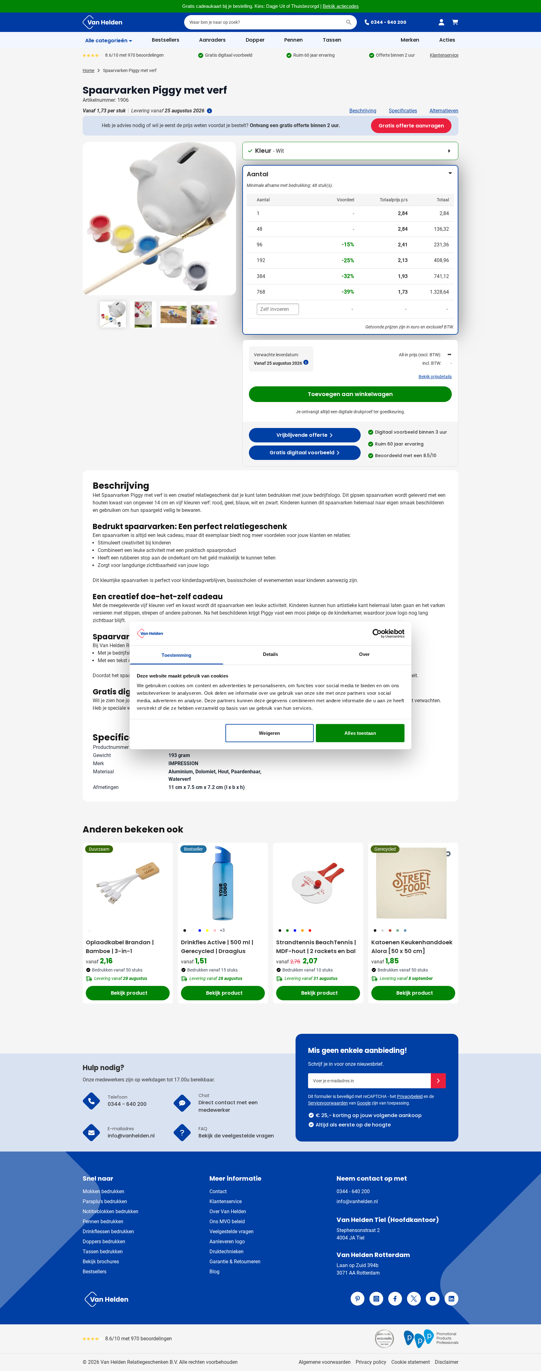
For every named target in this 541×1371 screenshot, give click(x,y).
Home (88, 70)
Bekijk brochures (101, 1262)
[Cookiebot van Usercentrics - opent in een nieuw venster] (377, 633)
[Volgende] (230, 221)
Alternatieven (444, 111)
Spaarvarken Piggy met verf (130, 70)
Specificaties (403, 111)
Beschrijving (362, 111)
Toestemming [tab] (176, 655)
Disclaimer (446, 1362)
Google (364, 1103)
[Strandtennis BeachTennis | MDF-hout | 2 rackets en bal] (318, 883)
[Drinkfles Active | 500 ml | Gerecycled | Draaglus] (223, 883)
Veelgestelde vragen (231, 1231)
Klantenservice (444, 55)
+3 (222, 930)
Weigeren (269, 732)
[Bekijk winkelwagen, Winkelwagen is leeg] (455, 22)
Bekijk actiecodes (341, 6)
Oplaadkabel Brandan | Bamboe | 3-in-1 (120, 946)
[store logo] (175, 1299)
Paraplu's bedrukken (105, 1201)
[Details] (209, 110)
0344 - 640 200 (388, 22)
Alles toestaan (360, 732)
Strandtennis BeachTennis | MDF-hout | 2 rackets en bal (316, 946)
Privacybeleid (410, 1096)
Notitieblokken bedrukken (110, 1211)
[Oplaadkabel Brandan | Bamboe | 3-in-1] (127, 883)
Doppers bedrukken (104, 1242)
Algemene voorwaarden (325, 1362)
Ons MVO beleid (227, 1221)
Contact (218, 1191)
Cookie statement (410, 1362)
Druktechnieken (226, 1252)
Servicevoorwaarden (328, 1103)
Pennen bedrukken (103, 1221)
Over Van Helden (227, 1211)
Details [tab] (270, 654)
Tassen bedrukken (103, 1252)
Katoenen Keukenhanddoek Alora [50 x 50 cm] (411, 946)
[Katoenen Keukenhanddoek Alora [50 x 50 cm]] (413, 883)
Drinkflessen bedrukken (108, 1231)
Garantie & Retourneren (234, 1262)
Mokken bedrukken (103, 1191)
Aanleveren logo (227, 1242)
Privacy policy (371, 1362)
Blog (214, 1272)
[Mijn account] (441, 22)
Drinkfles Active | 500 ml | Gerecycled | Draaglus (217, 946)
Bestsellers (94, 1272)
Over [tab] (364, 654)
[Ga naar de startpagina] (102, 22)
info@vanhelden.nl (357, 1201)
